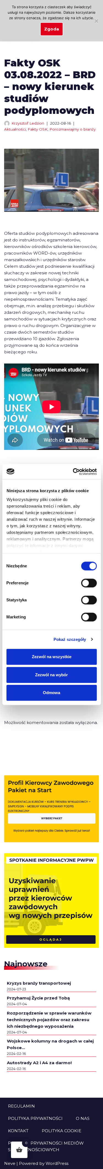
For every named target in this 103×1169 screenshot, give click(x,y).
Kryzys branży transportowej (39, 983)
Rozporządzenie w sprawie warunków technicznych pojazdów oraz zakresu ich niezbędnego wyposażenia (49, 1019)
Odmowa (51, 692)
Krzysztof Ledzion (28, 123)
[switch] (89, 583)
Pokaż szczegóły (70, 639)
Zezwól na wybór (51, 674)
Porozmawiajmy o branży (72, 129)
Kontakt (18, 1130)
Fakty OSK (38, 129)
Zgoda (51, 29)
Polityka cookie (61, 1130)
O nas (83, 1118)
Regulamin (21, 1106)
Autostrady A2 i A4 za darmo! (39, 1062)
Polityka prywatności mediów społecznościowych (46, 1146)
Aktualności (15, 129)
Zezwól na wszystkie (51, 656)
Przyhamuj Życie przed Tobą (38, 998)
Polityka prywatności (35, 1118)
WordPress (57, 1163)
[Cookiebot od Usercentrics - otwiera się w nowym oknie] (73, 471)
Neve (9, 1163)
